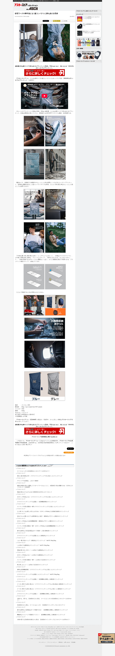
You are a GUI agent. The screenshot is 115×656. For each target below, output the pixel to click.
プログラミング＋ (62, 635)
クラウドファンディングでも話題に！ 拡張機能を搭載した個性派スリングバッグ (40, 579)
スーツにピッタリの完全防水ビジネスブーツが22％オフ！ (33, 471)
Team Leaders (55, 635)
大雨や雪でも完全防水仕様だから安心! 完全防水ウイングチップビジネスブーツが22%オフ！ (43, 619)
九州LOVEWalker (68, 638)
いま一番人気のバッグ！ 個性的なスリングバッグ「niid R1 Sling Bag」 (37, 540)
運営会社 (61, 642)
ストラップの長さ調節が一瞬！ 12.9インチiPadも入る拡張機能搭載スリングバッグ (40, 526)
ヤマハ (63, 630)
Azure (57, 630)
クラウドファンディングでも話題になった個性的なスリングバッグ (36, 535)
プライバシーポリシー (52, 642)
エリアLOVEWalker (37, 638)
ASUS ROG (64, 628)
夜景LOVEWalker (61, 638)
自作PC (58, 626)
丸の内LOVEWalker (76, 638)
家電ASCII (43, 635)
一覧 (51, 20)
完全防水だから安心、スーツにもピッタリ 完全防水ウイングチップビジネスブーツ (41, 605)
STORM (77, 628)
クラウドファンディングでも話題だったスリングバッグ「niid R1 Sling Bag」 (39, 574)
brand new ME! (64, 631)
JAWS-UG (41, 630)
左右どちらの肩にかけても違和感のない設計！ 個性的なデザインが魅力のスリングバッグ (42, 516)
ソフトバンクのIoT (72, 630)
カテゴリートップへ (69, 452)
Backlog (58, 633)
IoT (35, 626)
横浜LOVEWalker (45, 638)
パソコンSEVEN (70, 628)
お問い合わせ (67, 642)
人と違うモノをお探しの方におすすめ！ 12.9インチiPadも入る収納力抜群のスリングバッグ (43, 511)
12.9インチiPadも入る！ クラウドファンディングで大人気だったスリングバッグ (40, 497)
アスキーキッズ (33, 635)
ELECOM (48, 628)
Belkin (60, 630)
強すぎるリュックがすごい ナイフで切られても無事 (91, 32)
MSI (45, 631)
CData (55, 633)
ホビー (55, 626)
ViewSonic (54, 631)
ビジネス (38, 626)
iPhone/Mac (50, 626)
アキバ (63, 626)
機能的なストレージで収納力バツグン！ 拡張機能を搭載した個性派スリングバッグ (41, 614)
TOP (32, 626)
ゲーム (77, 626)
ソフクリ (78, 630)
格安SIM (38, 635)
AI (33, 626)
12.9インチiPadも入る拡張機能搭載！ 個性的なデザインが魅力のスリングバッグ (40, 521)
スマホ (67, 626)
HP (74, 628)
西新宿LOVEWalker (53, 638)
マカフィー (44, 628)
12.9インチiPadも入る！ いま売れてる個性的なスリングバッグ (35, 555)
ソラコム (47, 633)
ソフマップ (58, 631)
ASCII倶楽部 (81, 626)
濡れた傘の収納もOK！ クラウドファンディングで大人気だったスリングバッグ (39, 476)
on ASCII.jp (32, 8)
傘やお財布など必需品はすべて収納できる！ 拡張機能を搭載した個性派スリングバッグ (42, 610)
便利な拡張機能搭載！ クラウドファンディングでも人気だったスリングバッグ (39, 569)
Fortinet (62, 633)
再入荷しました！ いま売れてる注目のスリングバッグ (32, 564)
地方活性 (67, 635)
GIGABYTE (48, 631)
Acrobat (48, 630)
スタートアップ (72, 626)
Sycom (59, 628)
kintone (45, 630)
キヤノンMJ (53, 630)
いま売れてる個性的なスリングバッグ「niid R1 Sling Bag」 (33, 545)
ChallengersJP (81, 635)
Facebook (24, 442)
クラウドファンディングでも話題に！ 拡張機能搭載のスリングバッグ (37, 501)
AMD (57, 628)
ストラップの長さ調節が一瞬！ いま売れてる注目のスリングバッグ (36, 559)
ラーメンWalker (30, 638)
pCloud (69, 631)
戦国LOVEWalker (84, 638)
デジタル (46, 626)
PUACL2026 (75, 635)
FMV (37, 628)
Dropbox (51, 633)
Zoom (67, 630)
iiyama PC (53, 628)
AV (61, 626)
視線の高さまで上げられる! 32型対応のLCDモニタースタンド (34, 492)
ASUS (66, 633)
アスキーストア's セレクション (26, 4)
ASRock (43, 633)
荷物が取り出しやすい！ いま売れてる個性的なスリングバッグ (35, 550)
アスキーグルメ (48, 635)
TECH (42, 626)
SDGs (71, 635)
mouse (39, 628)
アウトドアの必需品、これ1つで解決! (27, 480)
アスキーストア (21, 78)
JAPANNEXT (70, 633)
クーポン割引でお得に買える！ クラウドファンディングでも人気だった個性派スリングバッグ (43, 589)
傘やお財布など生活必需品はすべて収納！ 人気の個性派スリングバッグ (37, 530)
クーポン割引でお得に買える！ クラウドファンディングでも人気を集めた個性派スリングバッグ (44, 584)
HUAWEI (36, 630)
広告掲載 (73, 642)
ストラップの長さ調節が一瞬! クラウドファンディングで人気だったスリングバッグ (40, 506)
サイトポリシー (42, 642)
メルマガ (31, 442)
